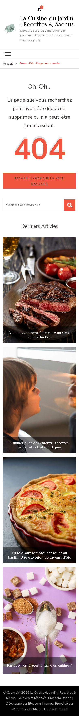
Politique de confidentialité (48, 709)
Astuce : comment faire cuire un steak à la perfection (39, 334)
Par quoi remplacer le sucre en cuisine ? (39, 665)
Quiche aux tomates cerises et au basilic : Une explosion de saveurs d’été (39, 555)
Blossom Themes (40, 703)
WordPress (19, 709)
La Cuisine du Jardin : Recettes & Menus (47, 21)
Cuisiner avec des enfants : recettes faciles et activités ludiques (39, 445)
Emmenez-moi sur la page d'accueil (39, 181)
